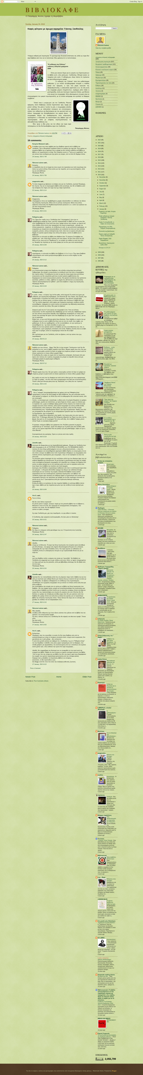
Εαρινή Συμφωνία (103, 1033)
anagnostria (36, 181)
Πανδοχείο (101, 508)
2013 (99, 166)
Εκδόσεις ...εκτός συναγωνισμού (109, 348)
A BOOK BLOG (102, 899)
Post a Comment (35, 668)
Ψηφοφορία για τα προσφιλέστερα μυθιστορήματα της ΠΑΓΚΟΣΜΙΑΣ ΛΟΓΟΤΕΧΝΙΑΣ (109, 280)
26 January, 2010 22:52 (39, 568)
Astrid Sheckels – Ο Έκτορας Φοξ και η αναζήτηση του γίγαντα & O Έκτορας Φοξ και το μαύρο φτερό (107, 512)
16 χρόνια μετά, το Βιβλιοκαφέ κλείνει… (110, 295)
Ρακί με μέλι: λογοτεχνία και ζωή (110, 435)
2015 (99, 160)
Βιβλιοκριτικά (102, 855)
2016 (99, 157)
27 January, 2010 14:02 (39, 624)
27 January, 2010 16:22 (39, 664)
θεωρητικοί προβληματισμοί (104, 64)
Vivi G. (34, 495)
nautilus (100, 775)
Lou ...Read (101, 877)
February (102, 206)
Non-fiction (99, 99)
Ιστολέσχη (99, 88)
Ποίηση (98, 72)
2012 (99, 169)
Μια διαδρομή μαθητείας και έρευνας (111, 662)
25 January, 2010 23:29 (39, 286)
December (102, 177)
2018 (99, 151)
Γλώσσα (98, 104)
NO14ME (100, 528)
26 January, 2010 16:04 (39, 489)
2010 (99, 174)
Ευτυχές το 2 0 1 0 (104, 247)
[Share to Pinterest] (71, 133)
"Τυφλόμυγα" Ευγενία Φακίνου (106, 922)
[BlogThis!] (65, 133)
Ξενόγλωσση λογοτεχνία (103, 61)
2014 (99, 163)
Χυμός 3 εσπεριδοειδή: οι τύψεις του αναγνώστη (106, 222)
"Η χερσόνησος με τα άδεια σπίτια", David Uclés (111, 599)
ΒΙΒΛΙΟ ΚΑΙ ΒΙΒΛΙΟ (104, 1018)
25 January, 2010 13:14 (39, 190)
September (102, 186)
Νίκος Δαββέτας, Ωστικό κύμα (111, 858)
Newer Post (30, 677)
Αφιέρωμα (99, 75)
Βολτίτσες (101, 731)
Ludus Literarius (103, 958)
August (101, 189)
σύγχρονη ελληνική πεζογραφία (42, 136)
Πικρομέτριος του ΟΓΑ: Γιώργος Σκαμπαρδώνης (107, 227)
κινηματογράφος (100, 93)
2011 (99, 172)
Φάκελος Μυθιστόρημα (104, 959)
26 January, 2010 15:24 (39, 436)
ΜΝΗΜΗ (98, 96)
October (102, 183)
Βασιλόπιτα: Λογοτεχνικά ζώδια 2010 (106, 243)
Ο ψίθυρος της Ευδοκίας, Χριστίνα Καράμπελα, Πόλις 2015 (105, 1003)
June (101, 194)
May (100, 197)
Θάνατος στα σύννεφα (110, 755)
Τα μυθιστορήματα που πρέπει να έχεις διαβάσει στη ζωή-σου (110, 313)
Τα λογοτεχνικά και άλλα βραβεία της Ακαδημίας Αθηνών (107, 1036)
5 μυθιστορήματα (111, 712)
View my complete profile (103, 48)
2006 (99, 261)
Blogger (114, 1071)
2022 (99, 140)
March (101, 203)
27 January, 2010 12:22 (39, 602)
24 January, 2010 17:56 (39, 175)
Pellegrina (35, 217)
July (100, 191)
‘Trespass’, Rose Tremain (105, 840)
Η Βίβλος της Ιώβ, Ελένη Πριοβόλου (110, 640)
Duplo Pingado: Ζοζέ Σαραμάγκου (105, 239)
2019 (99, 148)
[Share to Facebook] (69, 133)
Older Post (86, 677)
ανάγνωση (101, 619)
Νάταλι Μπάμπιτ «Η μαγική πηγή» (111, 487)
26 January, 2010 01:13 (39, 339)
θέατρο (98, 101)
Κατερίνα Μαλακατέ (38, 144)
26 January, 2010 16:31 (39, 519)
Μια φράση (110, 530)
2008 (99, 255)
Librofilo (35, 443)
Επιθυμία (109, 796)
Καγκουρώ (101, 682)
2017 (99, 154)
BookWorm (101, 548)
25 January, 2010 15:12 (39, 260)
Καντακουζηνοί (111, 939)
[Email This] (63, 133)
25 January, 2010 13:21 (39, 211)
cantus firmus (102, 659)
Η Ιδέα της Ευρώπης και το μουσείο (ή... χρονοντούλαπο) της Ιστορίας (111, 688)
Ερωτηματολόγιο (101, 80)
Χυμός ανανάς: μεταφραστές (108, 331)
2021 (99, 143)
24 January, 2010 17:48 (39, 156)
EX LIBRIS (101, 938)
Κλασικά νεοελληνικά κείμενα (105, 69)
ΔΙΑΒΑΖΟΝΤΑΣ (102, 595)
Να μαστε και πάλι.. (103, 976)
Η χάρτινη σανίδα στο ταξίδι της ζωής (111, 902)
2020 (99, 145)
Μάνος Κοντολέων (104, 484)
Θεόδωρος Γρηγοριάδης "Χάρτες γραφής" (106, 567)
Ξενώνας (98, 91)
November (102, 180)
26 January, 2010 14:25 (39, 384)
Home (58, 677)
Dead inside (110, 464)
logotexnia (101, 795)
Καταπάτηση (110, 776)
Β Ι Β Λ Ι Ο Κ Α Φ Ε (51, 9)
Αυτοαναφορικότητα (102, 67)
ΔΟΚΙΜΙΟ (99, 107)
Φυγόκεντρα (99, 77)
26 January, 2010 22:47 (39, 534)
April (100, 200)
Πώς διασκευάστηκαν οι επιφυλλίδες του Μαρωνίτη (111, 819)
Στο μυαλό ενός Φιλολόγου (106, 921)
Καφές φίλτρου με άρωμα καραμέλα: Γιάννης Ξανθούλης (106, 217)
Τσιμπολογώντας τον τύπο (104, 83)
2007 (99, 258)
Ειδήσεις (98, 85)
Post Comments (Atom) (41, 681)
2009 (99, 252)
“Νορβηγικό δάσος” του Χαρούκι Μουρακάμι (110, 384)
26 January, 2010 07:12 (39, 363)
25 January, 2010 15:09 (39, 245)
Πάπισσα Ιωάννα (37, 162)
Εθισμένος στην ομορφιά (111, 879)
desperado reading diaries (106, 975)
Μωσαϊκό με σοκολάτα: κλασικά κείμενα (110, 365)
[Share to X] (67, 133)
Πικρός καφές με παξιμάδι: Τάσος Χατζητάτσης (107, 234)
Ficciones (101, 839)
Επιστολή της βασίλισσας (106, 231)
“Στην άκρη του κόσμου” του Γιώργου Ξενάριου (110, 401)
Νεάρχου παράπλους (105, 815)
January (102, 209)
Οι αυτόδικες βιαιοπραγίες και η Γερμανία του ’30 (109, 419)
